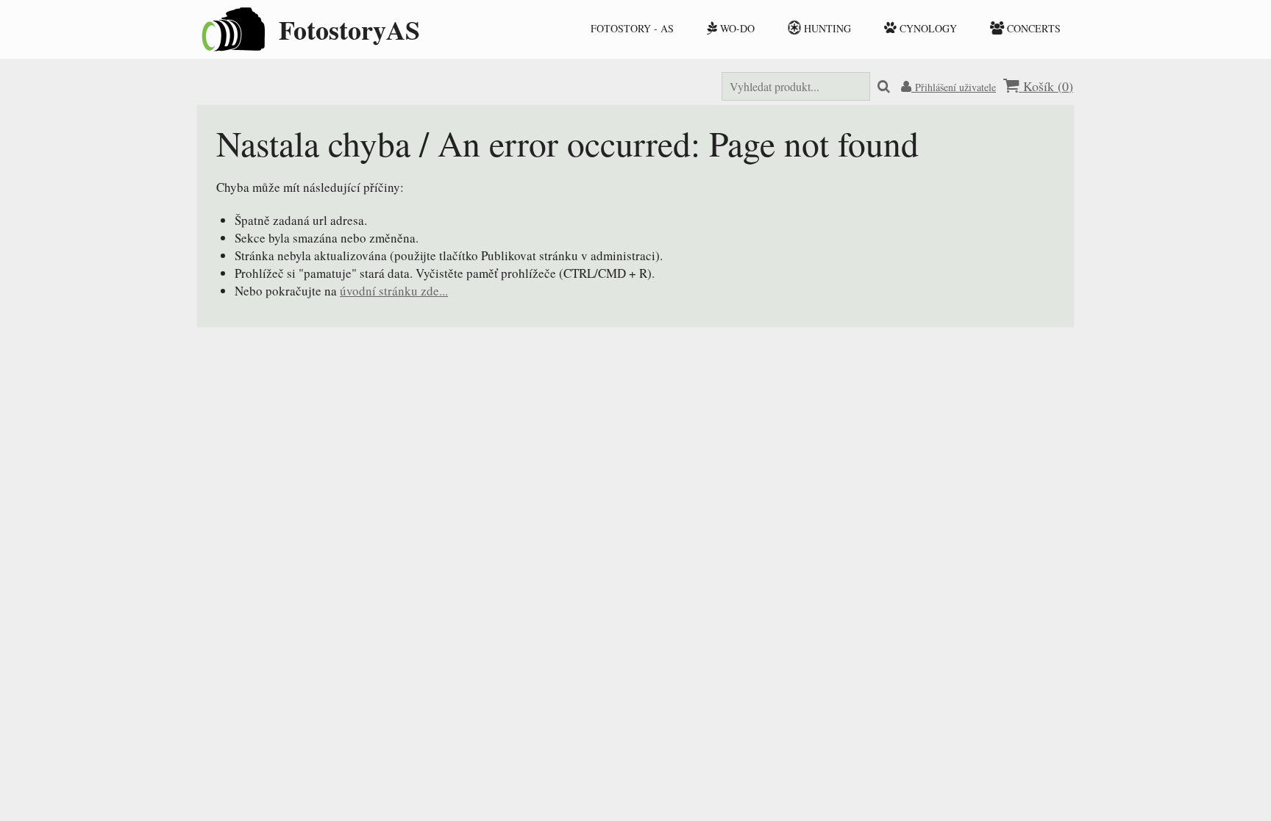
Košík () (1046, 86)
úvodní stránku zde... (394, 290)
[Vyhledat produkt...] (883, 87)
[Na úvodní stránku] (231, 46)
